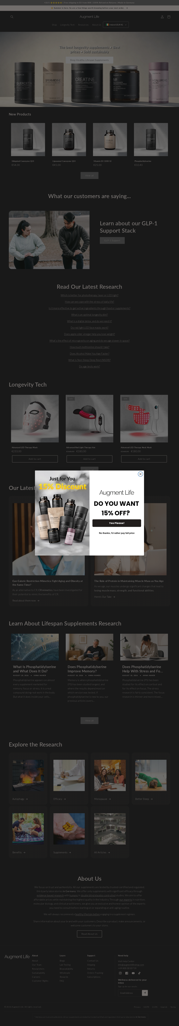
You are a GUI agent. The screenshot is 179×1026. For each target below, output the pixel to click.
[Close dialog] (140, 474)
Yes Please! (116, 523)
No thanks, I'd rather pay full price (117, 533)
